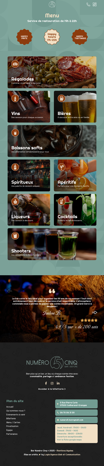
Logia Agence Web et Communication (62, 454)
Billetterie (11, 419)
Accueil (9, 407)
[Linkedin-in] (58, 383)
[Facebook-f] (45, 383)
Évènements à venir (15, 415)
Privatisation (12, 426)
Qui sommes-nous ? (15, 411)
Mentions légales (65, 450)
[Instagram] (52, 383)
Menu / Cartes (13, 422)
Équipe (9, 430)
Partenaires (12, 434)
